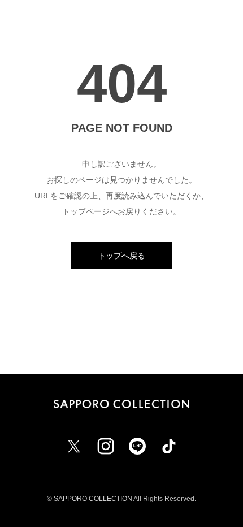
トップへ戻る (121, 255)
